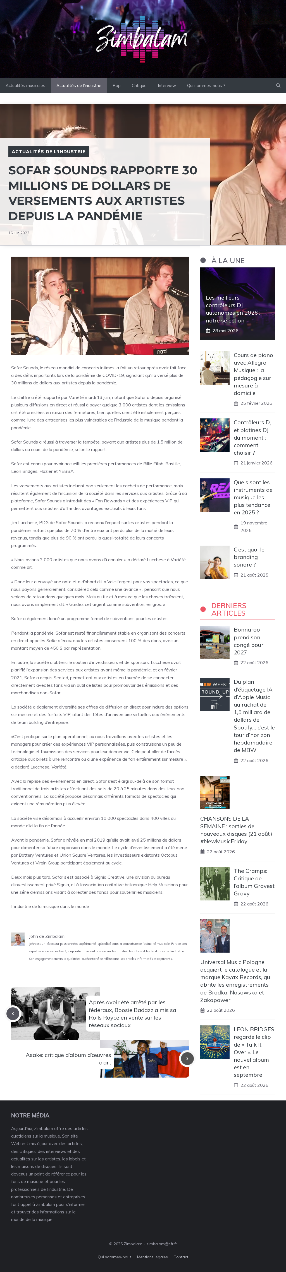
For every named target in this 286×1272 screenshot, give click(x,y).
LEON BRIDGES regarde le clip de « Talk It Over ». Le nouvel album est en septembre (254, 1052)
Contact (180, 1256)
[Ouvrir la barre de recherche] (278, 85)
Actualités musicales (25, 85)
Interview (167, 85)
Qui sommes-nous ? (206, 85)
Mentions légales (152, 1256)
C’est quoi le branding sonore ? (249, 557)
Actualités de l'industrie (49, 151)
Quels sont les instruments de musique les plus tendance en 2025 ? (253, 497)
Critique (139, 85)
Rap (117, 85)
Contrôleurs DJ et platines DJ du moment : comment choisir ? (252, 437)
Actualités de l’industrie (78, 85)
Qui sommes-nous (115, 1256)
